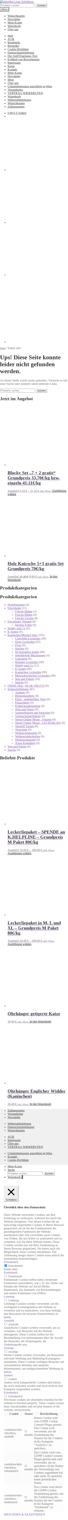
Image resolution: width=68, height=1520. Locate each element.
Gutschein (21, 658)
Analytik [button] (9, 1320)
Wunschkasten (16, 15)
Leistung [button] (9, 1296)
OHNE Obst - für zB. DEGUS (26, 685)
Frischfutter (14, 608)
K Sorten (13, 631)
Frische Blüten (23, 614)
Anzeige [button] (9, 1348)
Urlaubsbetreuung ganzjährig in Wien (30, 86)
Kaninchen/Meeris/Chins (22, 635)
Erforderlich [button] (11, 1262)
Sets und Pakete (24, 679)
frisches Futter (23, 625)
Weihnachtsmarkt (25, 739)
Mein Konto (15, 22)
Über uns (13, 29)
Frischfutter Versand (20, 621)
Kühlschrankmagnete (27, 706)
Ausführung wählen (19, 853)
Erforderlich (15, 1265)
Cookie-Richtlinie (18, 49)
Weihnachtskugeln (26, 733)
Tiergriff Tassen (24, 726)
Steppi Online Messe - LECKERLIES (38, 722)
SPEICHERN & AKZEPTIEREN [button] (24, 1514)
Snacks (19, 682)
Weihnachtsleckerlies (27, 736)
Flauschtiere (22, 702)
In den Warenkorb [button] (40, 1021)
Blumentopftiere (24, 695)
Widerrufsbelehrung (19, 99)
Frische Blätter (23, 611)
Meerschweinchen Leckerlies (32, 675)
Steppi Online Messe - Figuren (33, 719)
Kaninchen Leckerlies (28, 672)
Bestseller (13, 45)
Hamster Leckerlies (26, 662)
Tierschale (21, 729)
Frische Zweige (24, 618)
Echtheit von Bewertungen (23, 59)
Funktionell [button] (10, 1272)
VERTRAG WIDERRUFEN (25, 93)
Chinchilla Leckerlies (27, 638)
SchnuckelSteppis (18, 689)
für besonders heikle (27, 652)
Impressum (14, 62)
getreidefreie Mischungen (30, 655)
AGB (11, 39)
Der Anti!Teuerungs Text (22, 56)
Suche (11, 1169)
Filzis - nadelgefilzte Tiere (30, 699)
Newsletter (14, 19)
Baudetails (14, 42)
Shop (11, 79)
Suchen (41, 5)
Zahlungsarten (16, 106)
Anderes (20, 692)
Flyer (18, 645)
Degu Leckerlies (25, 641)
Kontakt (12, 69)
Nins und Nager (24, 709)
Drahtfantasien (16, 604)
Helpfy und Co (17, 628)
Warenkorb (14, 26)
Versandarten (15, 89)
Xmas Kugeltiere (25, 743)
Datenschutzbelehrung (21, 52)
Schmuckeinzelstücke (28, 716)
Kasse (11, 66)
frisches (19, 648)
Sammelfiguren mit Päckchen (32, 712)
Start (10, 35)
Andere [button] (8, 1375)
